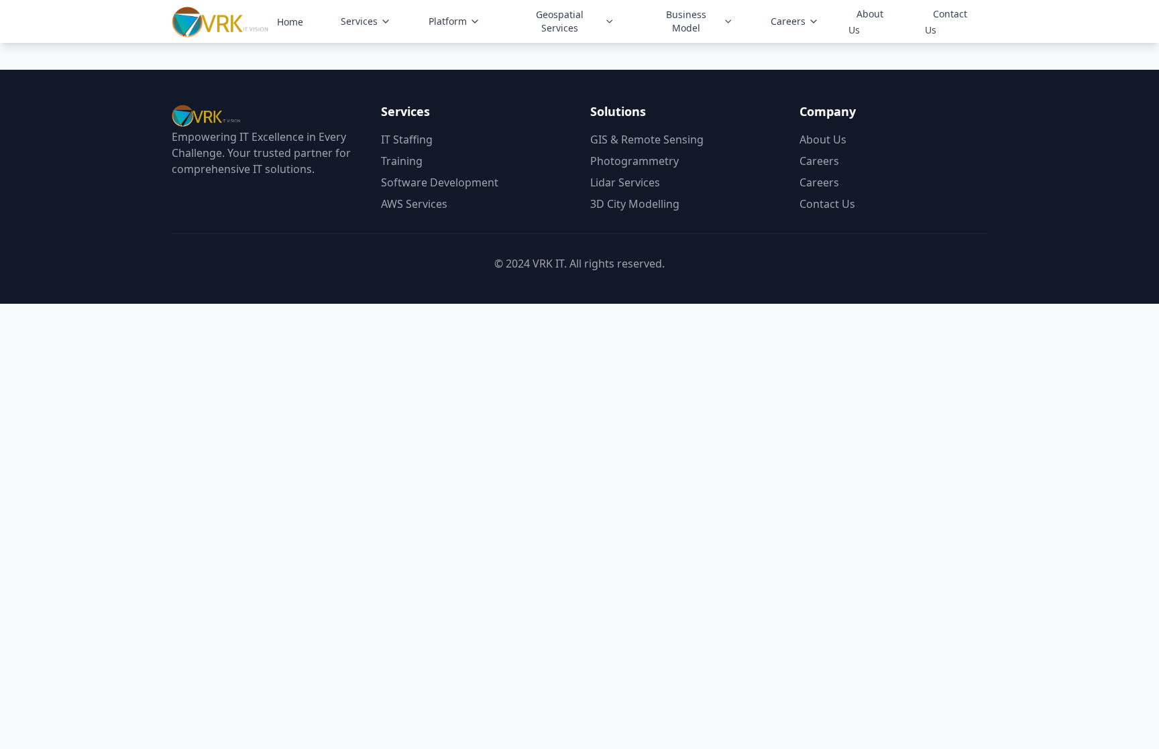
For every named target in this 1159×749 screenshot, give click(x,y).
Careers (788, 21)
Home (290, 21)
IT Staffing (407, 139)
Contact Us (946, 21)
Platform (448, 21)
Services (359, 21)
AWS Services (414, 203)
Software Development (439, 182)
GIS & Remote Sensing (647, 139)
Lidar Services (625, 182)
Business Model (686, 21)
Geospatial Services (560, 21)
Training (402, 161)
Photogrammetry (634, 161)
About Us (865, 21)
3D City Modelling (634, 203)
